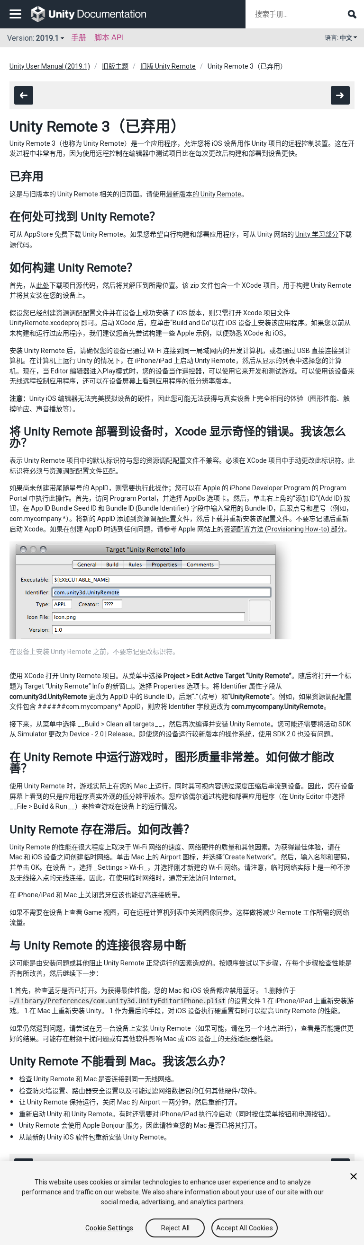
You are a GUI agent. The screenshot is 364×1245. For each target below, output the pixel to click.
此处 (42, 285)
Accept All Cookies (244, 1228)
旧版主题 (115, 66)
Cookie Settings (109, 1228)
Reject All (175, 1228)
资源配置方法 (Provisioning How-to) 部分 (284, 529)
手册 (78, 38)
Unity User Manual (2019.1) (49, 66)
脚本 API (109, 38)
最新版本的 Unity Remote (203, 194)
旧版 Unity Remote (168, 66)
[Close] (353, 1176)
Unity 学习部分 (316, 234)
